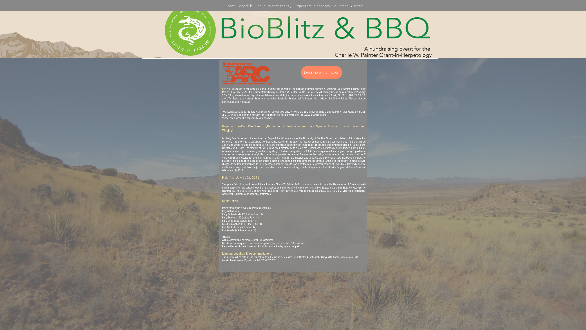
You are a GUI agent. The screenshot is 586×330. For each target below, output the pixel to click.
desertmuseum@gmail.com (243, 260)
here (323, 115)
